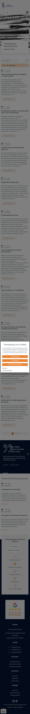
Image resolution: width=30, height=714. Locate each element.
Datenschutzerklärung (7, 370)
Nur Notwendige (15, 356)
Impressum (4, 368)
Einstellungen (15, 360)
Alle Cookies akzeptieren (15, 364)
